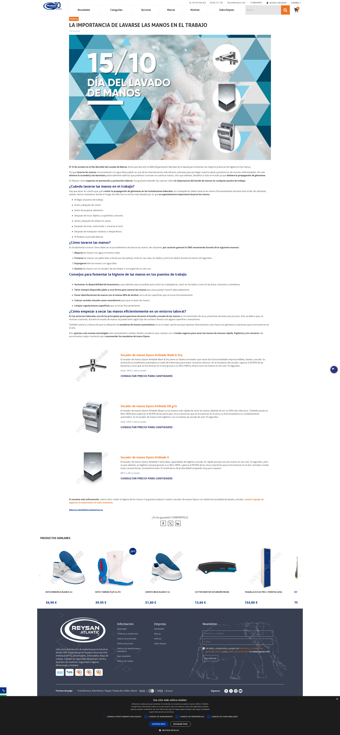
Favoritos (257, 3)
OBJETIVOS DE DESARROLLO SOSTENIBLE (60, 672)
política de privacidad (238, 651)
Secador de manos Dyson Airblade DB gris (149, 406)
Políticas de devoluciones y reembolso (129, 649)
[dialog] (170, 715)
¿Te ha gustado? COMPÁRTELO (170, 517)
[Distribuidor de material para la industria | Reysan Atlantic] (52, 6)
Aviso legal (122, 629)
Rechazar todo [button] (180, 724)
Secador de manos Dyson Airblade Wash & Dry (151, 355)
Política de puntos (125, 643)
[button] (39, 576)
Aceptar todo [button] (158, 724)
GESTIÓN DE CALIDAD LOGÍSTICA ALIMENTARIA (69, 672)
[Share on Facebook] (162, 523)
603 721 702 (217, 2)
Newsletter (210, 624)
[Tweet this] (170, 523)
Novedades (84, 9)
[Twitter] (230, 691)
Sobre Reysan (160, 643)
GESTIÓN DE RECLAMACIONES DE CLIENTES (79, 672)
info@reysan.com (237, 2)
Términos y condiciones (127, 633)
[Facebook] (225, 691)
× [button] (337, 699)
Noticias (195, 9)
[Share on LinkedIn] (177, 523)
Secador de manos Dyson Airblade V (145, 457)
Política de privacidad (126, 638)
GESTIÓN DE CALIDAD (89, 672)
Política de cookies (125, 661)
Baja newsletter (124, 656)
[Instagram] (235, 691)
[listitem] (66, 576)
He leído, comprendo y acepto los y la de (238, 650)
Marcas (171, 9)
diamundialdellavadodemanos (86, 510)
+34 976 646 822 (198, 2)
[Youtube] (240, 691)
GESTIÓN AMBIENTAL (98, 672)
